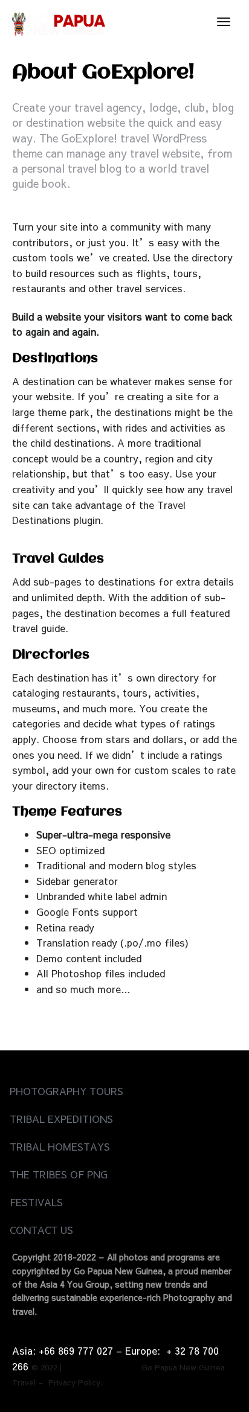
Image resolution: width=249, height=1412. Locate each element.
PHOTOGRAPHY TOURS (66, 1090)
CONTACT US (41, 1229)
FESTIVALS (36, 1202)
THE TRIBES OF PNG (59, 1174)
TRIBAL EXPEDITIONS (61, 1118)
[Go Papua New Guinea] (58, 21)
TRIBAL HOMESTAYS (60, 1146)
